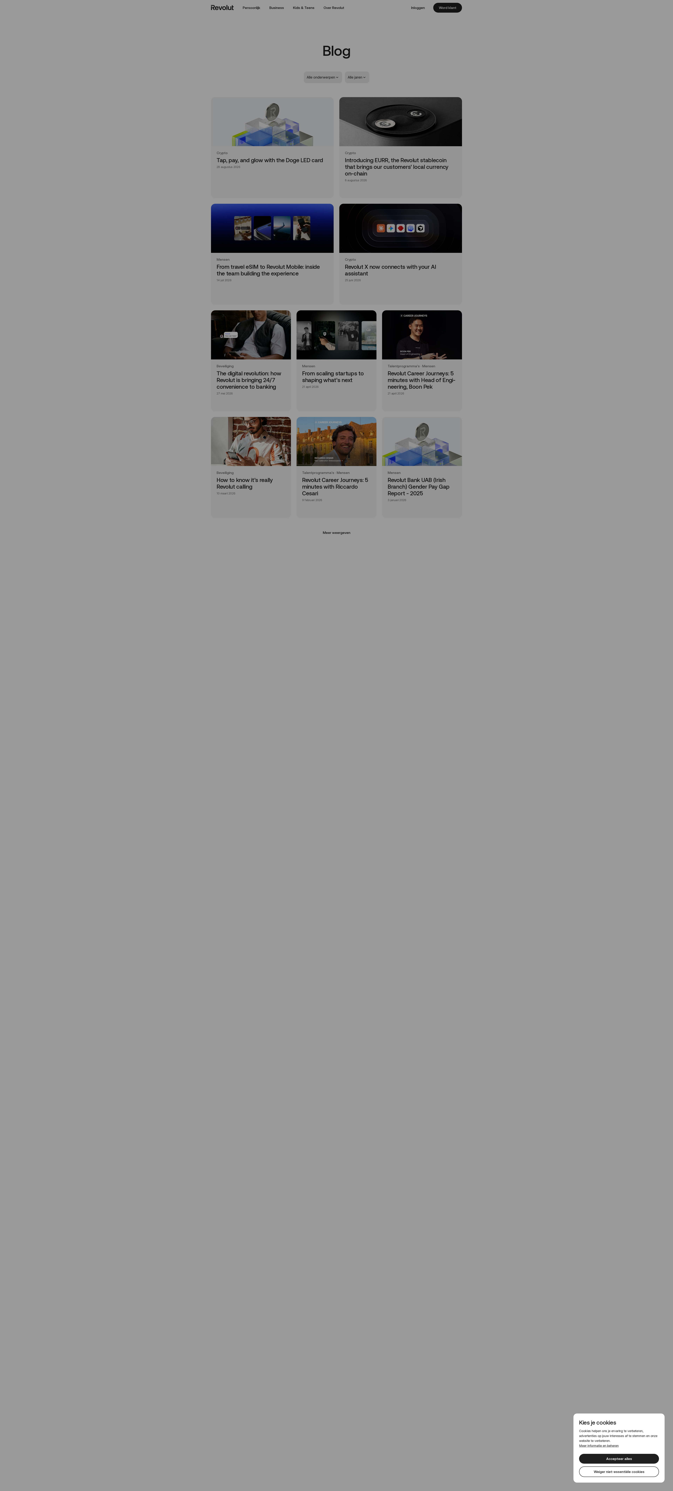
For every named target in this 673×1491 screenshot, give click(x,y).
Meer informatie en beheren (599, 1446)
